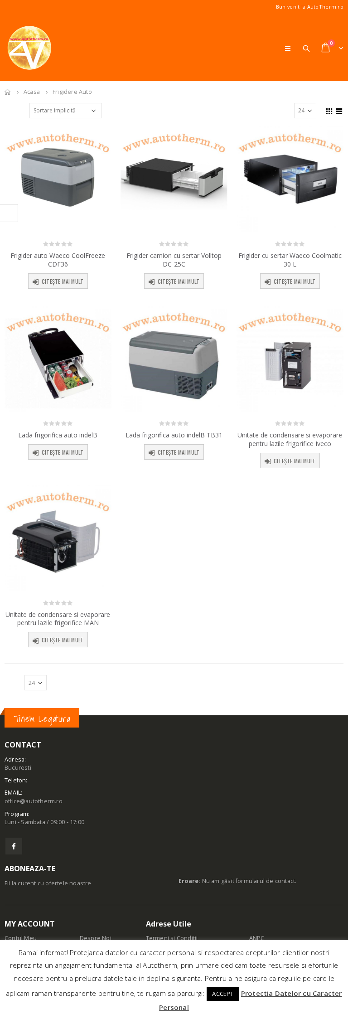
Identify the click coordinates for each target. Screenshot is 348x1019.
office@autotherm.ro (34, 801)
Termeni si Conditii (172, 938)
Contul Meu (21, 938)
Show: (282, 111)
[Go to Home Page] (8, 92)
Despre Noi (95, 938)
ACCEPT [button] (222, 994)
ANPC (257, 938)
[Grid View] (329, 110)
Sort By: (15, 111)
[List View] (339, 110)
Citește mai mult (62, 281)
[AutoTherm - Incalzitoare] (29, 47)
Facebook (13, 846)
